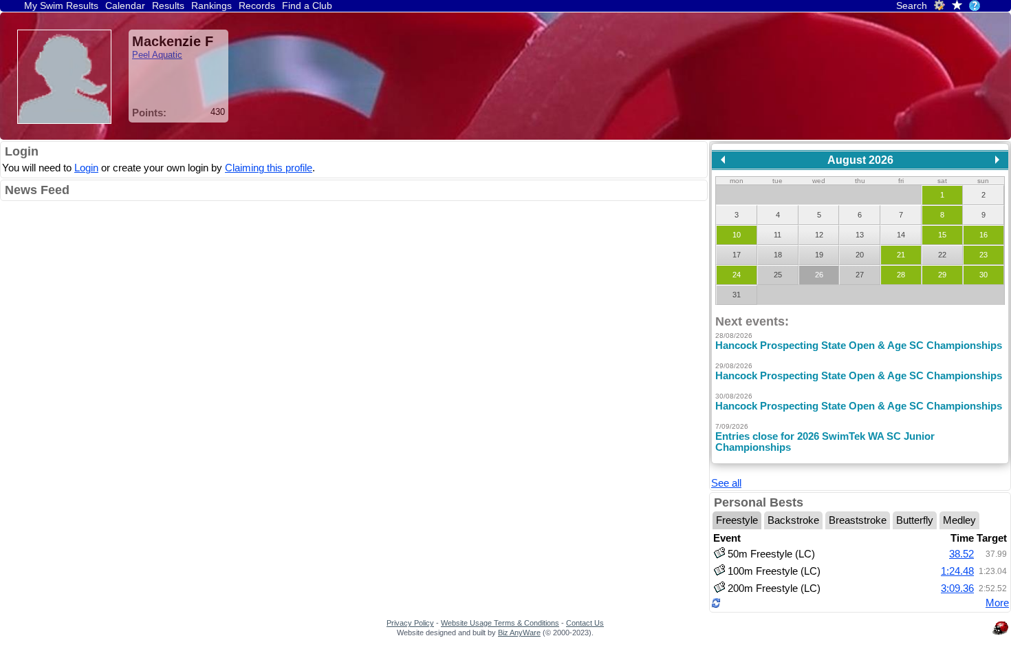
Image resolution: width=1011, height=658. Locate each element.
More (997, 602)
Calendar (125, 5)
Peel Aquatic (157, 55)
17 (736, 255)
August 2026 (860, 159)
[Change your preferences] (939, 7)
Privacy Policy (410, 623)
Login (22, 151)
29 (942, 274)
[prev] (723, 159)
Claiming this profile (268, 167)
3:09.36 (957, 588)
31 (736, 294)
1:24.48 (957, 571)
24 (736, 274)
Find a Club (307, 5)
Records (257, 5)
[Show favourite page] (957, 6)
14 (901, 235)
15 (942, 235)
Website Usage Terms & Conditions (500, 623)
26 (819, 274)
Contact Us (585, 623)
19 (819, 255)
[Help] (974, 5)
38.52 (961, 554)
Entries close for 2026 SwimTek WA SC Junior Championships (825, 442)
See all (726, 483)
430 (217, 112)
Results (168, 5)
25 (778, 274)
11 (777, 235)
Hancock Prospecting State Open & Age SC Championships (858, 345)
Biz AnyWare (519, 632)
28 (901, 274)
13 (860, 235)
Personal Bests (758, 502)
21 (901, 255)
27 (860, 274)
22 (942, 255)
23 (983, 255)
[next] (997, 159)
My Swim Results (61, 5)
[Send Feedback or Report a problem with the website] (1000, 634)
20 (860, 255)
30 (983, 274)
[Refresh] (716, 605)
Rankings (211, 5)
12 (819, 235)
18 (778, 255)
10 (736, 235)
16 (983, 235)
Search (911, 5)
